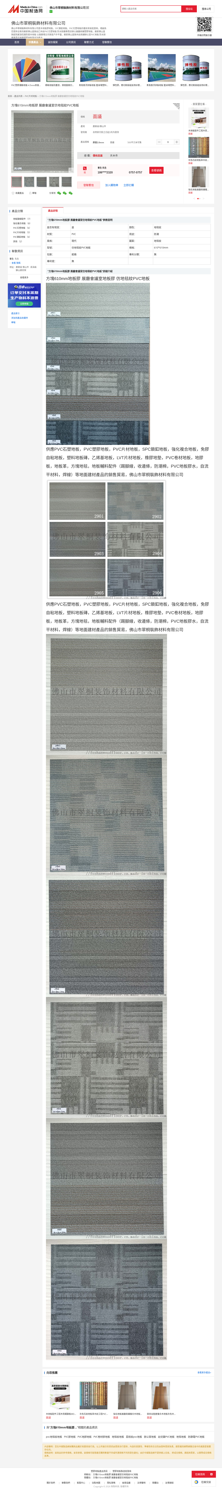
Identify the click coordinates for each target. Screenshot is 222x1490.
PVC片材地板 (31, 96)
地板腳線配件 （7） (22, 218)
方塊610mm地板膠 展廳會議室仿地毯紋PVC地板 (115, 1474)
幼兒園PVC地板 (166, 1436)
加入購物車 (111, 185)
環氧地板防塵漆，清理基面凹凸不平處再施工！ (67, 85)
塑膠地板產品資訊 (99, 1471)
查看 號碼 (16, 262)
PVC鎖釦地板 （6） (22, 236)
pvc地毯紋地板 (54, 1436)
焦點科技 (115, 1486)
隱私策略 (111, 1482)
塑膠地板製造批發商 (122, 1471)
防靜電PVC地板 (196, 1436)
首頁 (10, 96)
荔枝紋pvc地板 (134, 1436)
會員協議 (126, 1482)
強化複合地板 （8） (22, 223)
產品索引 (15, 313)
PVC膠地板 (70, 1436)
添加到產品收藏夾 (19, 317)
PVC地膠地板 (85, 1436)
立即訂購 (128, 185)
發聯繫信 (88, 185)
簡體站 (155, 1482)
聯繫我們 (66, 1482)
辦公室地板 (150, 1436)
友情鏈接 (169, 1482)
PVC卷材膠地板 (101, 1436)
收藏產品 (19, 193)
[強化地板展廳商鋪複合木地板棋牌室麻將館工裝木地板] (198, 176)
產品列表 (18, 96)
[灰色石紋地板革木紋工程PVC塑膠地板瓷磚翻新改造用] (198, 147)
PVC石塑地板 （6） (22, 227)
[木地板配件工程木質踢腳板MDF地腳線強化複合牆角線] (198, 118)
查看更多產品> (204, 1372)
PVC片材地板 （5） (22, 232)
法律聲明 (141, 1482)
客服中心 (81, 1482)
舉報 (34, 193)
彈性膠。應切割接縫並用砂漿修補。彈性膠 (132, 85)
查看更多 (24, 277)
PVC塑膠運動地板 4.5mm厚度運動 (27, 85)
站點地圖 (96, 1482)
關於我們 (51, 1482)
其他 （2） (18, 241)
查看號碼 (156, 170)
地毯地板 (181, 1436)
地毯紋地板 (118, 1436)
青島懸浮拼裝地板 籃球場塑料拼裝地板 (97, 85)
